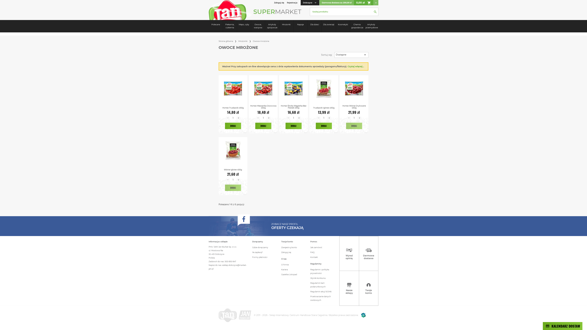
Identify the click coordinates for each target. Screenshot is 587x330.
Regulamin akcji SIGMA (321, 291)
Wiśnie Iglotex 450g (233, 170)
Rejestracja (292, 3)
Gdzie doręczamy (260, 247)
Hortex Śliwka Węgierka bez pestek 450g (293, 107)
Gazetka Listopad (289, 274)
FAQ (312, 252)
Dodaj (233, 125)
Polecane (215, 24)
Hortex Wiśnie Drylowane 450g (354, 107)
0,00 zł (363, 3)
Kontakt (314, 257)
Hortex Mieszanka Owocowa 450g (263, 107)
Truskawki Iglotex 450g (323, 108)
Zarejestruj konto (289, 247)
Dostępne (351, 55)
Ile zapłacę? (257, 252)
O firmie (285, 265)
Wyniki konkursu (318, 278)
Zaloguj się (286, 252)
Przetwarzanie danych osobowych (320, 298)
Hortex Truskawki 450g (233, 108)
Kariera (284, 269)
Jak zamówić (316, 247)
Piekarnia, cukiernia (229, 26)
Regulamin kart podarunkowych (318, 285)
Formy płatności (259, 257)
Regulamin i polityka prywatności (319, 271)
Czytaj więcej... (356, 66)
